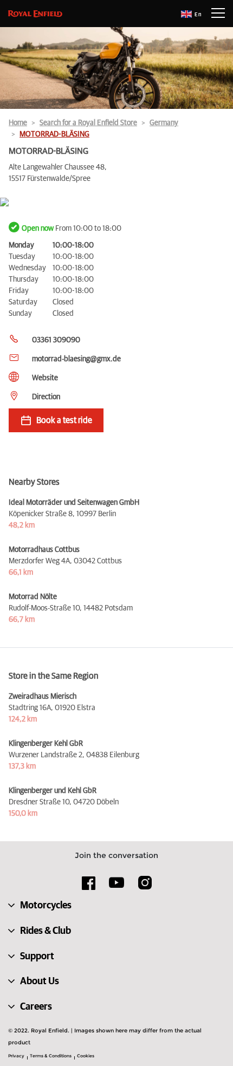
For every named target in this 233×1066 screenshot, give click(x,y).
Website (45, 378)
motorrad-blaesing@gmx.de (76, 359)
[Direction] (116, 203)
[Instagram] (145, 887)
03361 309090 (56, 340)
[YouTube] (117, 887)
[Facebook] (89, 887)
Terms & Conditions (51, 1055)
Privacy (16, 1055)
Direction (46, 397)
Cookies (85, 1055)
